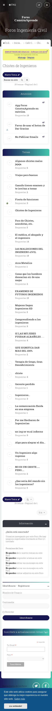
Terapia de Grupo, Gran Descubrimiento (28, 363)
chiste (19, 373)
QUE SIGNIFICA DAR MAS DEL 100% (27, 349)
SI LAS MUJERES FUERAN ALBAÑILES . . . (29, 335)
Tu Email (11, 645)
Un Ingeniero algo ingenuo (26, 454)
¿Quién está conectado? (17, 532)
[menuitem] (12, 4)
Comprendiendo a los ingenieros (28, 321)
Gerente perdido (25, 384)
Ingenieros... (22, 395)
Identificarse (9, 586)
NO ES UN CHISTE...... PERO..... (27, 468)
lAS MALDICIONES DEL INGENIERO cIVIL (29, 250)
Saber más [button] (19, 699)
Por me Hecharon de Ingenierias (27, 422)
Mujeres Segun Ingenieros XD (24, 307)
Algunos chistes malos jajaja (28, 162)
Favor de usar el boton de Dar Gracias (30, 127)
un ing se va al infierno (29, 431)
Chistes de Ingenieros (20, 66)
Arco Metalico (23, 263)
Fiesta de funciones (27, 199)
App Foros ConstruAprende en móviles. (27, 108)
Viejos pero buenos (26, 175)
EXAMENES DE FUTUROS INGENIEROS (29, 293)
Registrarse (24, 586)
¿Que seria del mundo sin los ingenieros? (30, 482)
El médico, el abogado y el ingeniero (29, 236)
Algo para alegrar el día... (30, 442)
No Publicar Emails (26, 136)
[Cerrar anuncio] (47, 51)
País (9, 655)
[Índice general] (26, 19)
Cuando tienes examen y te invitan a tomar (30, 187)
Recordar (9, 612)
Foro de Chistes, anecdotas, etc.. (24, 222)
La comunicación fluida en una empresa (29, 407)
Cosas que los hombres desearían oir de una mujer (28, 277)
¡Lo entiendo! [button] (15, 706)
